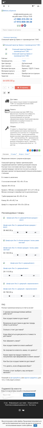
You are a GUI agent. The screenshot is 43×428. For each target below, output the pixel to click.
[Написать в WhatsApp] (18, 25)
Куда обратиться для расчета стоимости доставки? (19, 335)
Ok (35, 425)
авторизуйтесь (16, 378)
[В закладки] (8, 92)
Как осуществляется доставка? (15, 318)
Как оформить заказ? (11, 341)
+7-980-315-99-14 (23, 19)
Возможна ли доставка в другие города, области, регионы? (19, 324)
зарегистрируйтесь (31, 378)
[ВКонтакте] (28, 150)
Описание (6, 154)
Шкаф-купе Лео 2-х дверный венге (15, 268)
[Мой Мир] (32, 150)
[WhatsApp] (39, 150)
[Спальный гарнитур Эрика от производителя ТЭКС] (21, 45)
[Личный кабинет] (38, 6)
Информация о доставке (17, 403)
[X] (35, 150)
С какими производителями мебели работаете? (17, 313)
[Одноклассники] (30, 150)
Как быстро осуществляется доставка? (19, 361)
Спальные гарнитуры (10, 37)
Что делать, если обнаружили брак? (17, 366)
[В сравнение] (35, 232)
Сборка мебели (33, 403)
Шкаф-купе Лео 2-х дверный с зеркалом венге (20, 289)
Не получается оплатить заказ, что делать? (20, 350)
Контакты (32, 405)
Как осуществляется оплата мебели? (18, 345)
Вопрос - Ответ (24, 154)
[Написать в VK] (25, 25)
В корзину (24, 88)
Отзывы (14, 154)
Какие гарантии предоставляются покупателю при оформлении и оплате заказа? (21, 356)
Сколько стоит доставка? (13, 330)
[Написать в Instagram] (22, 25)
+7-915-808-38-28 (23, 22)
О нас (6, 403)
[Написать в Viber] (20, 25)
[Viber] (37, 150)
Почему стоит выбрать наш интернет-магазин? (18, 372)
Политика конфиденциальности (16, 405)
